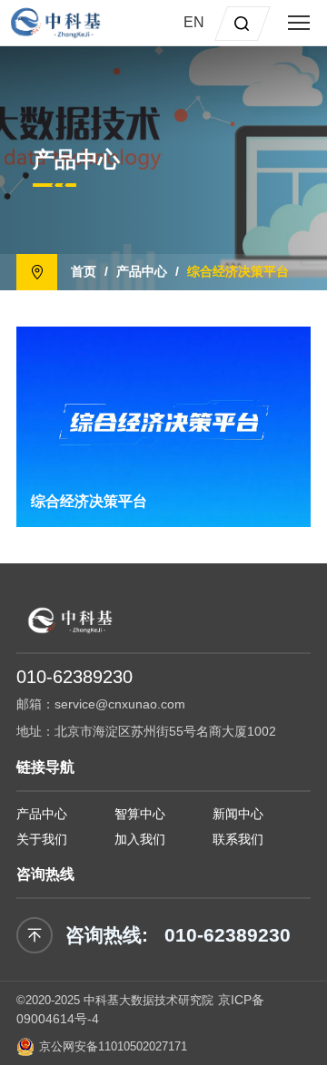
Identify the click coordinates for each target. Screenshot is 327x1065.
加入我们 (139, 839)
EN (193, 22)
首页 (83, 271)
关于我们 (41, 839)
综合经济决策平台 (238, 271)
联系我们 (238, 839)
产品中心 (141, 271)
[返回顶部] (34, 935)
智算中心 (139, 813)
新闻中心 (238, 813)
